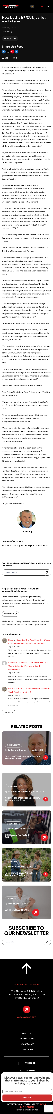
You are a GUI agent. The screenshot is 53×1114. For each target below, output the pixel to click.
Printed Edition (26, 1039)
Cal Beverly (7, 31)
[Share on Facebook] (4, 51)
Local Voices (9, 39)
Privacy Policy (26, 1044)
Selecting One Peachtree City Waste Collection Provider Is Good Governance (28, 666)
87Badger (12, 662)
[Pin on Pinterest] (12, 51)
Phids (10, 640)
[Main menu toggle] (42, 6)
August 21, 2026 (36, 791)
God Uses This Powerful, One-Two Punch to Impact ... (22, 757)
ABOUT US (26, 1033)
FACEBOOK (30, 1063)
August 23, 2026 (35, 750)
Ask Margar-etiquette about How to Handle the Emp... (22, 798)
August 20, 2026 (27, 903)
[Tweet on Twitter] (8, 51)
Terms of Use (26, 1049)
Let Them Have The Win (17, 909)
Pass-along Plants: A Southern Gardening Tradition (21, 874)
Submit (47, 572)
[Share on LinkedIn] (16, 51)
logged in (22, 545)
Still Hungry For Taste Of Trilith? (17, 836)
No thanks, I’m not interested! (27, 1110)
